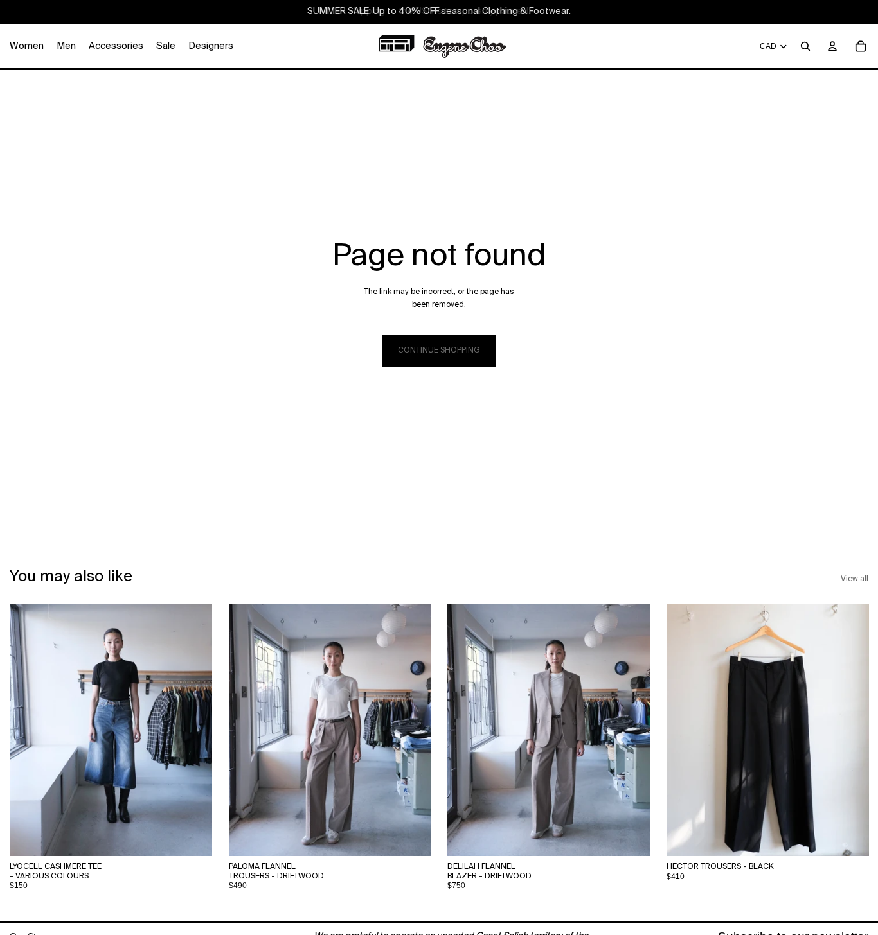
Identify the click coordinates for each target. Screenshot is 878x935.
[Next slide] (193, 730)
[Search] (805, 46)
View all (854, 579)
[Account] (832, 46)
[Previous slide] (29, 730)
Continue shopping (439, 350)
